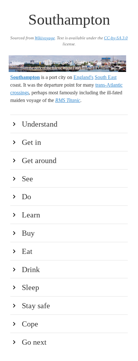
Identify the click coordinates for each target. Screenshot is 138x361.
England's (83, 77)
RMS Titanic (67, 100)
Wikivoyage (45, 38)
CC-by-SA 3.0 (116, 38)
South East (105, 77)
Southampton (25, 77)
